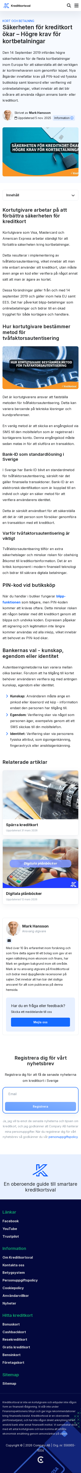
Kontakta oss (13, 1265)
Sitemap (9, 1383)
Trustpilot (10, 1236)
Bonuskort (11, 1324)
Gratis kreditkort (16, 1347)
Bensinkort (11, 1355)
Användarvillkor (15, 1296)
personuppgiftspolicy (63, 1137)
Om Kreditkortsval (17, 1257)
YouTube (9, 1229)
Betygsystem (13, 1272)
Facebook (10, 1221)
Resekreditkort (14, 1339)
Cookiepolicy (13, 1288)
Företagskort (13, 1362)
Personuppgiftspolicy (20, 1280)
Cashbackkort (14, 1332)
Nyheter (9, 1303)
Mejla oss (40, 1022)
